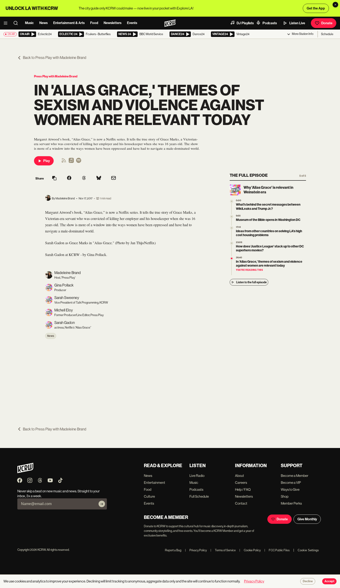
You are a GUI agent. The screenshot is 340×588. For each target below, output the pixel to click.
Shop (284, 496)
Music (29, 23)
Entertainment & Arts (69, 23)
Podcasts (270, 23)
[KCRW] (25, 472)
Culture (149, 496)
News (43, 23)
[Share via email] (113, 178)
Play (46, 161)
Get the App (316, 8)
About (239, 476)
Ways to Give (290, 489)
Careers (241, 482)
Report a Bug (173, 550)
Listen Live (297, 23)
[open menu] (7, 23)
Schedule (327, 34)
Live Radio (196, 476)
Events (132, 23)
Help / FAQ (243, 489)
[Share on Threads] (84, 178)
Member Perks (291, 503)
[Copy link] (54, 178)
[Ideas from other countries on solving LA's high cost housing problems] (231, 228)
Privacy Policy (196, 550)
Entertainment (154, 482)
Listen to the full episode (251, 282)
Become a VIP (291, 482)
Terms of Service (223, 550)
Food (94, 23)
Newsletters (112, 23)
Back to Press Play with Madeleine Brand (54, 57)
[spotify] (78, 162)
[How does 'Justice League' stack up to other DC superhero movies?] (231, 243)
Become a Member (294, 476)
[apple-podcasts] (71, 162)
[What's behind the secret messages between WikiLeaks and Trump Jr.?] (231, 201)
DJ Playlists (245, 23)
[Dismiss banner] (335, 4)
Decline (308, 581)
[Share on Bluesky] (98, 178)
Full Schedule (199, 496)
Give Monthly (307, 519)
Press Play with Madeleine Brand (55, 76)
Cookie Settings (308, 550)
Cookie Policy (250, 550)
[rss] (64, 162)
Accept (329, 581)
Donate (326, 23)
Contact (241, 503)
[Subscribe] (102, 504)
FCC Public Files (277, 550)
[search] (17, 23)
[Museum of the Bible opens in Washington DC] (231, 216)
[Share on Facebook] (69, 178)
